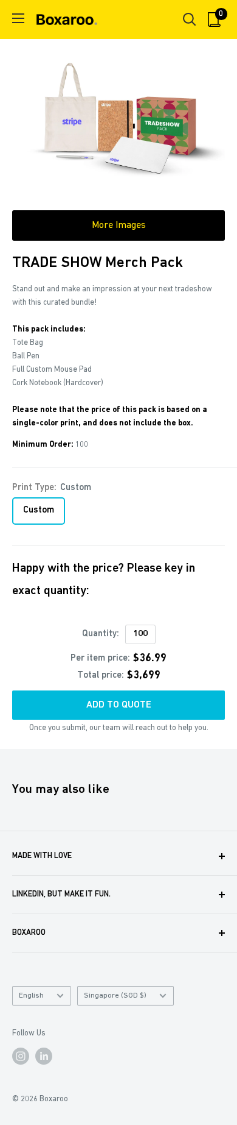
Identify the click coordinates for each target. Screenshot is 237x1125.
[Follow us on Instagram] (20, 1056)
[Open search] (189, 19)
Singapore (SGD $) (115, 995)
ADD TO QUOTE (118, 705)
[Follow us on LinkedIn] (43, 1056)
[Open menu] (18, 18)
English (31, 995)
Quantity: (100, 634)
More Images (119, 225)
